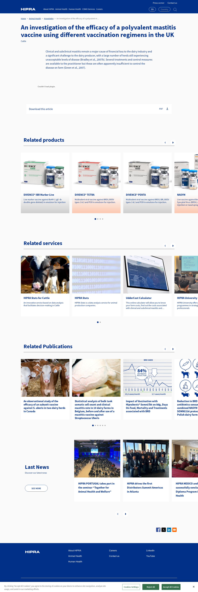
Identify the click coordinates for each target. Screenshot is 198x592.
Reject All (151, 587)
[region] (99, 587)
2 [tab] (97, 219)
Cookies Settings (131, 587)
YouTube (150, 556)
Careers (99, 9)
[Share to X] (163, 530)
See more (36, 488)
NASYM (181, 194)
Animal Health (61, 9)
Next (173, 142)
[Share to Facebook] (158, 530)
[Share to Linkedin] (169, 530)
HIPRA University (187, 298)
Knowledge (48, 18)
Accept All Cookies (171, 587)
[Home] (31, 9)
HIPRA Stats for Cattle (37, 298)
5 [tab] (102, 425)
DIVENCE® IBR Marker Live (39, 194)
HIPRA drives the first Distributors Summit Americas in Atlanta (145, 487)
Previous (165, 142)
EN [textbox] (152, 9)
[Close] (194, 587)
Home (23, 18)
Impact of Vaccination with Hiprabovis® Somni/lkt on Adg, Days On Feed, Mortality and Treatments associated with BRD (147, 406)
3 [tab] (100, 219)
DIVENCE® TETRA (84, 194)
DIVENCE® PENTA (136, 194)
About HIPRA (48, 9)
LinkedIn (150, 550)
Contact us (172, 2)
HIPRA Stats (82, 298)
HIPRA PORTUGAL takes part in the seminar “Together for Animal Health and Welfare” (96, 487)
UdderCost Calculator (139, 298)
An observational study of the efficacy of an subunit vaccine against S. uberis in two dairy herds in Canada (44, 406)
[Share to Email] (174, 530)
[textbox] (164, 9)
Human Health (75, 9)
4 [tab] (102, 219)
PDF (161, 108)
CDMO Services (88, 9)
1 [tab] (95, 219)
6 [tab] (105, 425)
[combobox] (152, 9)
